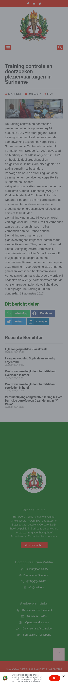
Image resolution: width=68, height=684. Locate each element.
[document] (34, 342)
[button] (63, 676)
